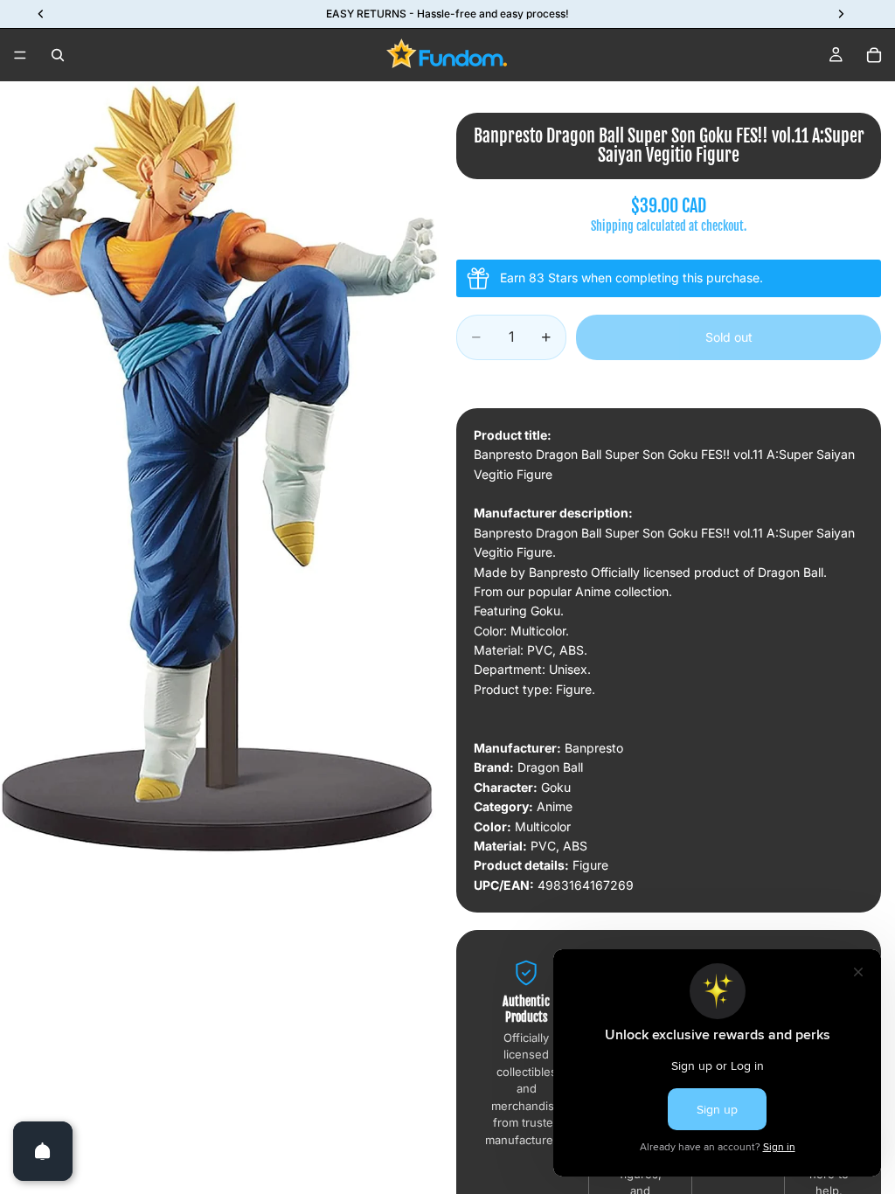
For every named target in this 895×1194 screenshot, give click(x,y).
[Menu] (20, 55)
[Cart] (874, 55)
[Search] (57, 55)
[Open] (43, 1151)
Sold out (729, 337)
